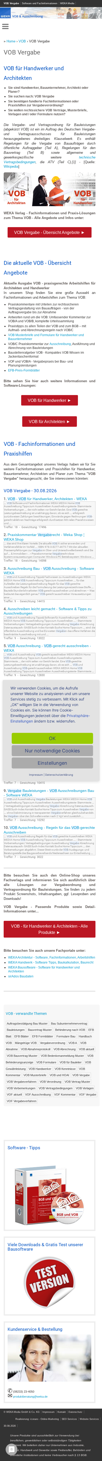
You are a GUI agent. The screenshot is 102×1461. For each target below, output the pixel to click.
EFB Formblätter (42, 1036)
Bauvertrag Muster (40, 1029)
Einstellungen (52, 762)
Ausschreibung (60, 344)
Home (11, 41)
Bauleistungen (16, 1029)
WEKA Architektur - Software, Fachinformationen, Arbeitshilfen (51, 957)
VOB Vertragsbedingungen (55, 1088)
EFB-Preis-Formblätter (24, 370)
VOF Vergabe (87, 1094)
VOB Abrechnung (65, 1049)
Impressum (48, 1411)
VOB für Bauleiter (71, 1062)
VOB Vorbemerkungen (21, 1088)
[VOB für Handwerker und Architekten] (49, 205)
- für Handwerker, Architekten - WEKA (47, 499)
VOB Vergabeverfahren (21, 1081)
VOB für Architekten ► (49, 421)
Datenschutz (75, 1411)
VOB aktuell (86, 1049)
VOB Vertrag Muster (77, 1081)
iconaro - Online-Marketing (44, 1419)
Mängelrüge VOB (26, 1042)
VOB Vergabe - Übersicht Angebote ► (49, 232)
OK (52, 738)
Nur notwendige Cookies (52, 750)
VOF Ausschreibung (38, 1094)
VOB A (73, 1042)
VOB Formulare (46, 1062)
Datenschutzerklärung (59, 774)
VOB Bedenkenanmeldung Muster (62, 1055)
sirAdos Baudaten (20, 976)
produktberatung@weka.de (30, 1396)
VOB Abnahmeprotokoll (35, 1049)
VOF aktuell (14, 1094)
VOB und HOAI (59, 1075)
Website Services (89, 1419)
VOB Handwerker (40, 1068)
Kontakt (62, 1411)
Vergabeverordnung (52, 1042)
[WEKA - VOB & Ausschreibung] (51, 18)
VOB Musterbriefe (35, 1075)
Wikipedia (11, 166)
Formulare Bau (65, 1036)
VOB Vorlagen (85, 1088)
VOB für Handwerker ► (49, 400)
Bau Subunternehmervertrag (69, 1023)
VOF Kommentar (65, 1094)
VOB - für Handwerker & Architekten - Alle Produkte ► (49, 929)
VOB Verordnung (50, 1081)
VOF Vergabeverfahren (21, 1101)
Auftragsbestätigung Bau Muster (27, 1023)
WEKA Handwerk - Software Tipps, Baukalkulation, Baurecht (50, 962)
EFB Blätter (21, 1036)
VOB (22, 41)
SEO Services (69, 1419)
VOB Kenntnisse (65, 1068)
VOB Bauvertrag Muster (22, 1055)
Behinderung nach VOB (70, 1029)
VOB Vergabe (81, 1075)
